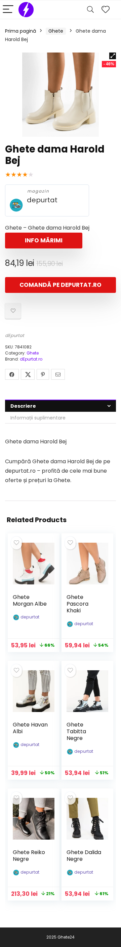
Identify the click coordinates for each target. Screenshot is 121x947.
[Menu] (8, 10)
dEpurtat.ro (31, 359)
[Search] (90, 10)
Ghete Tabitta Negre (76, 731)
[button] (112, 56)
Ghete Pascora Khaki (77, 603)
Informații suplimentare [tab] (38, 417)
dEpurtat (14, 335)
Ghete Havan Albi (30, 728)
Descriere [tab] (23, 406)
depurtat (42, 200)
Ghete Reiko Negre (29, 855)
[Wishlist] (106, 9)
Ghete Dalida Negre (84, 855)
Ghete (55, 31)
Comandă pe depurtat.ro (60, 285)
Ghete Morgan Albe (30, 600)
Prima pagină (20, 31)
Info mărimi (44, 240)
